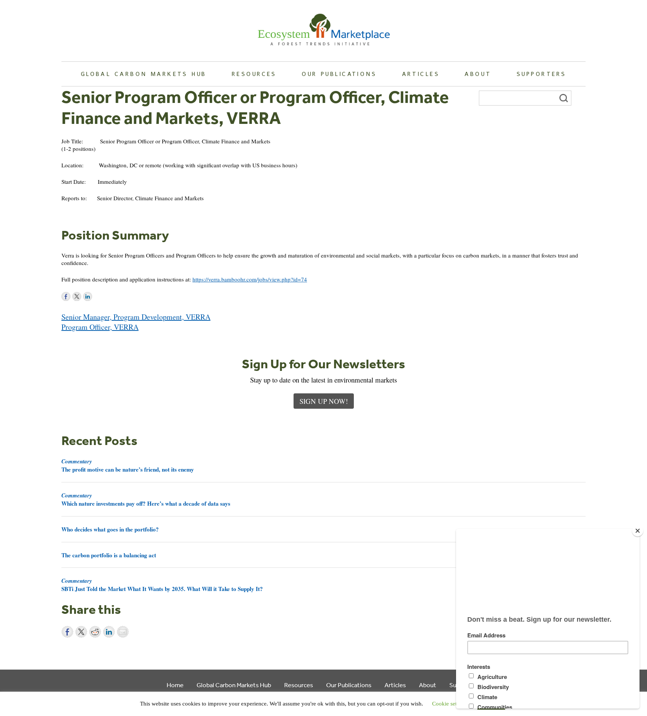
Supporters (541, 73)
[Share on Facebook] (67, 632)
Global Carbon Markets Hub (144, 73)
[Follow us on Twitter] (76, 296)
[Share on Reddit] (95, 632)
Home (175, 685)
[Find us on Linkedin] (87, 296)
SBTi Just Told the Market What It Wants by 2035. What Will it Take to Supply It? (162, 584)
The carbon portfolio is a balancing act (108, 555)
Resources (254, 73)
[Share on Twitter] (81, 632)
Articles (421, 73)
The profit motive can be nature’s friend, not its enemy (127, 465)
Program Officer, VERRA (100, 327)
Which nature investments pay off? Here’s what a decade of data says (145, 499)
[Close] (637, 530)
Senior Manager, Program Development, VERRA (135, 317)
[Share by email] (123, 632)
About (478, 73)
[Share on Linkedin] (109, 632)
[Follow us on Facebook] (65, 296)
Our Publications (339, 73)
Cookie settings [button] (450, 704)
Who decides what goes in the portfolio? (110, 529)
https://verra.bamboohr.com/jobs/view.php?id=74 (249, 279)
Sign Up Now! (324, 401)
